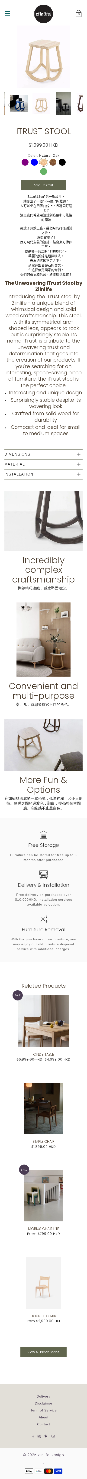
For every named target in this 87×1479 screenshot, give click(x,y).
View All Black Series (43, 1352)
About (43, 1417)
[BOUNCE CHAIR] (43, 1283)
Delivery (43, 1396)
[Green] (43, 171)
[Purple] (25, 162)
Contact (43, 1424)
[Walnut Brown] (52, 162)
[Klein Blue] (34, 162)
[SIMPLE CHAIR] (43, 1108)
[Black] (62, 162)
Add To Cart (43, 185)
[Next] (78, 105)
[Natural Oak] (43, 162)
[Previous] (9, 105)
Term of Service (43, 1410)
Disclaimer (43, 1403)
